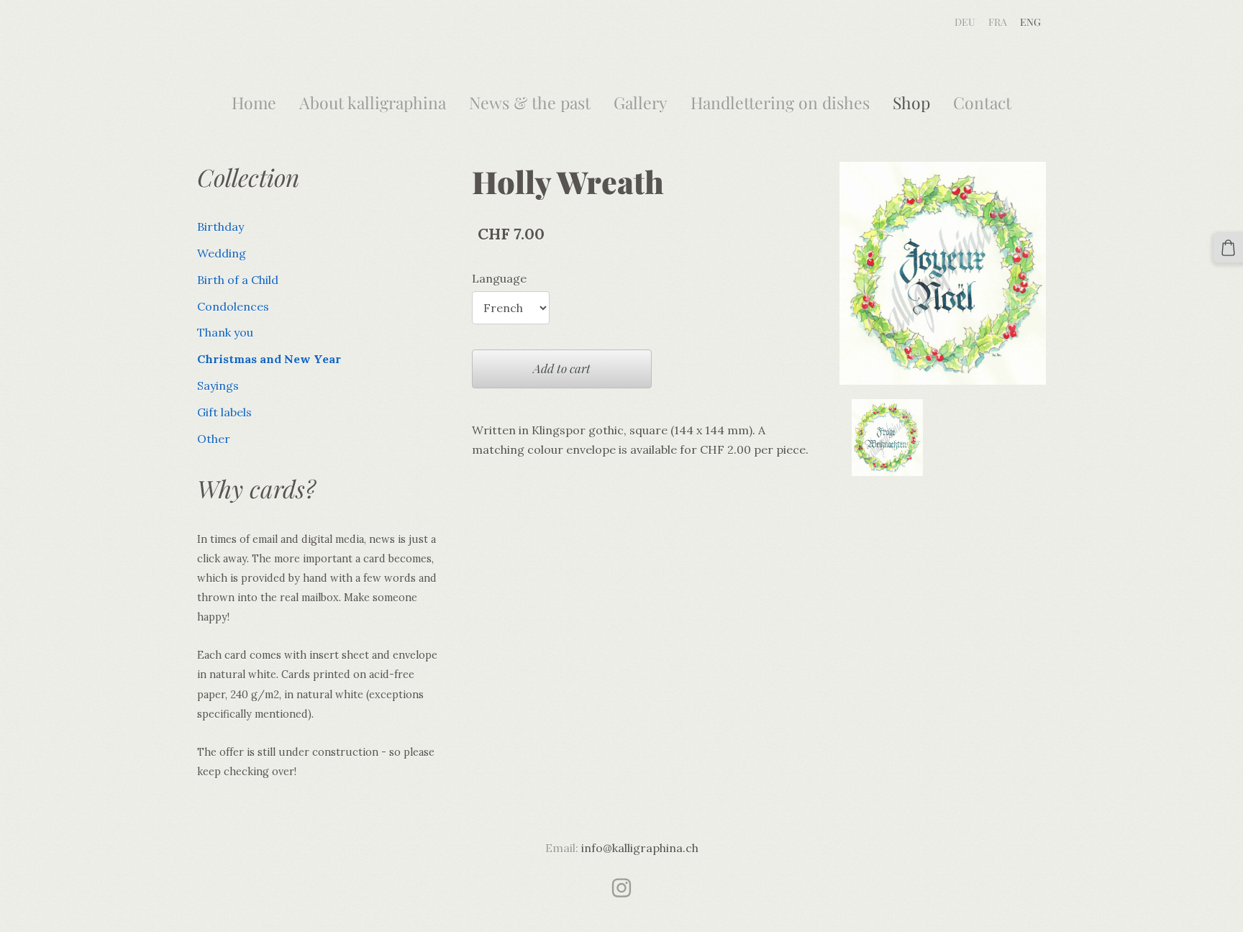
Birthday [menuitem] (220, 226)
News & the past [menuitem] (530, 102)
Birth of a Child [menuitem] (237, 280)
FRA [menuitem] (997, 22)
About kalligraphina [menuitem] (372, 102)
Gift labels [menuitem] (224, 412)
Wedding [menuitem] (221, 253)
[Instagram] (621, 887)
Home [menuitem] (254, 102)
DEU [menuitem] (965, 22)
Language (499, 278)
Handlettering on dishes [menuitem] (780, 102)
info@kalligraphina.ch (639, 848)
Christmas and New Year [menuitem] (269, 359)
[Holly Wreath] (887, 437)
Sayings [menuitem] (218, 385)
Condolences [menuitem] (233, 306)
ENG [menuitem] (1030, 22)
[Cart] (1228, 247)
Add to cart (562, 368)
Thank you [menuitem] (225, 332)
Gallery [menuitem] (641, 102)
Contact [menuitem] (982, 102)
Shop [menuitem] (911, 102)
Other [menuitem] (213, 438)
